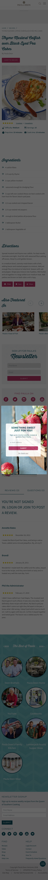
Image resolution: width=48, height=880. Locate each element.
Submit (23, 448)
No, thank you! (23, 453)
